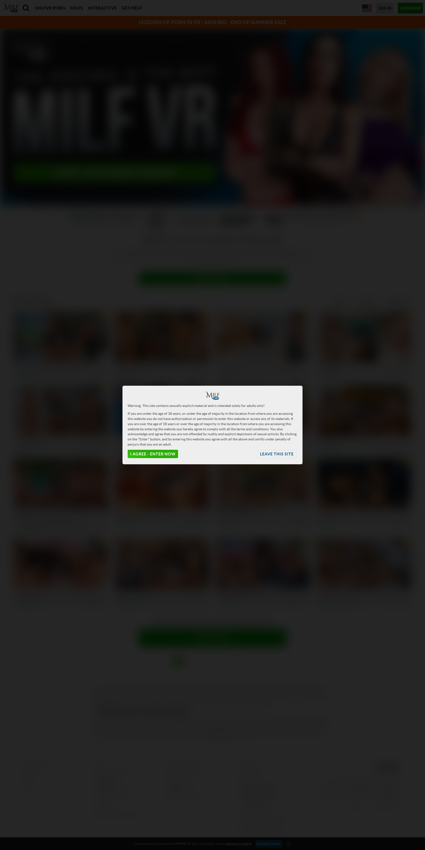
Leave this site (277, 454)
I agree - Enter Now (153, 454)
